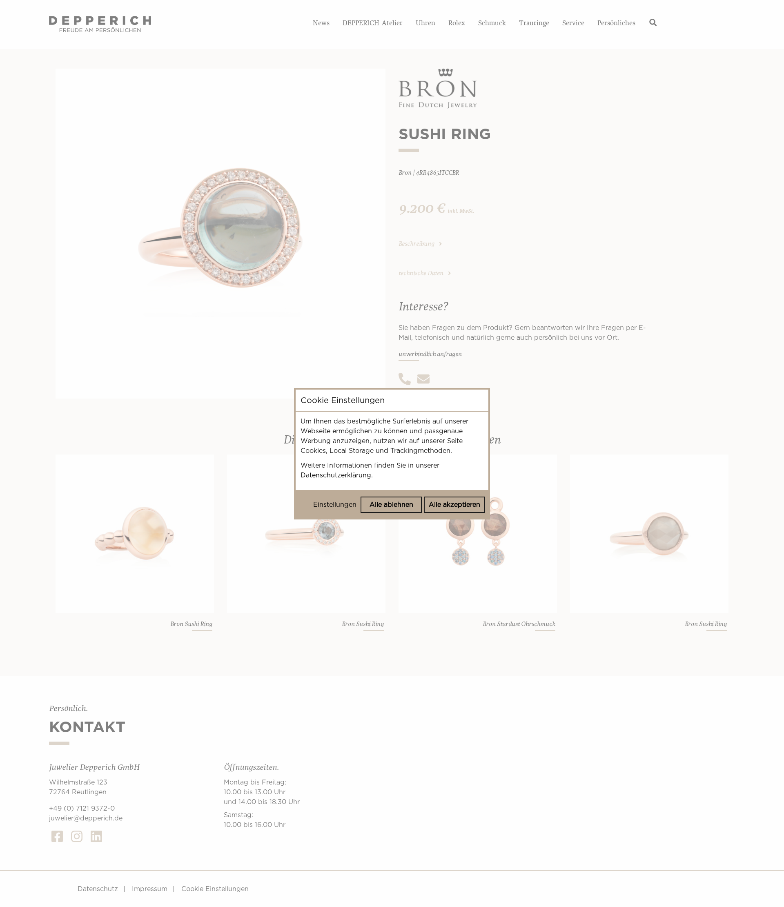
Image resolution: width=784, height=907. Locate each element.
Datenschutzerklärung (336, 475)
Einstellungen (334, 504)
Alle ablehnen (391, 504)
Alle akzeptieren (454, 504)
